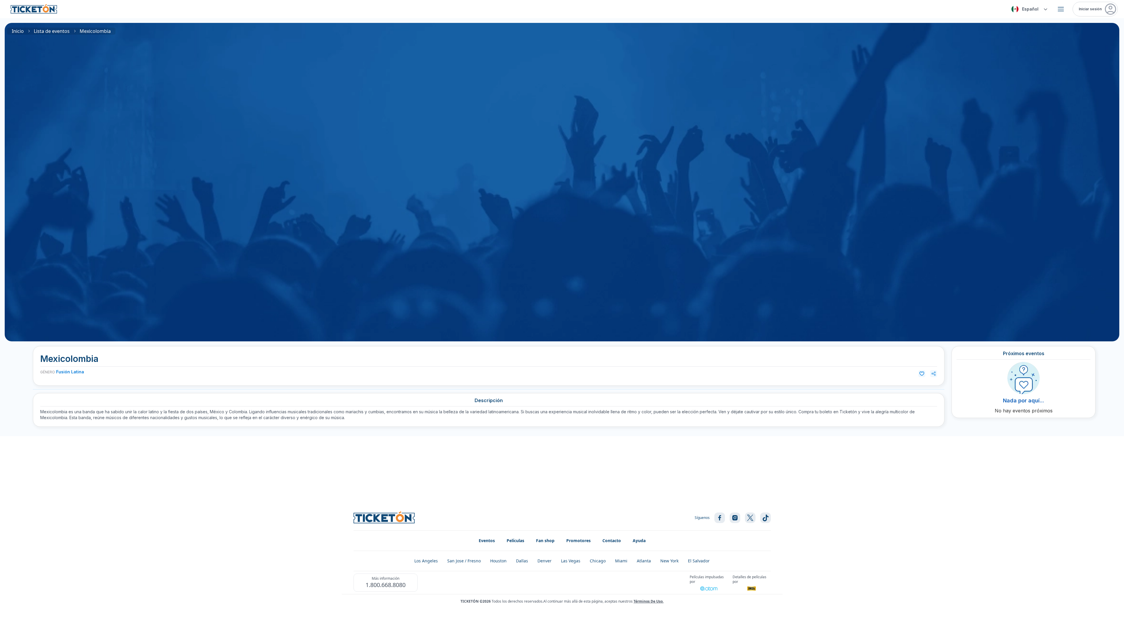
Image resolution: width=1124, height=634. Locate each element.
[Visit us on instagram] (735, 517)
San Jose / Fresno (464, 561)
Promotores (578, 540)
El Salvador (699, 561)
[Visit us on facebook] (719, 517)
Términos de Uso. (649, 601)
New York (669, 561)
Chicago (598, 561)
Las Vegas (570, 561)
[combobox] (1028, 9)
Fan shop (545, 540)
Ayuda (639, 540)
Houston (498, 561)
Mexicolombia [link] (95, 31)
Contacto (611, 540)
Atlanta (644, 561)
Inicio (18, 31)
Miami (621, 561)
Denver (544, 561)
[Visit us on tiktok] (765, 517)
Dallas (522, 561)
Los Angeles (426, 561)
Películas (515, 540)
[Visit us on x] (750, 517)
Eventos (487, 540)
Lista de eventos (52, 31)
